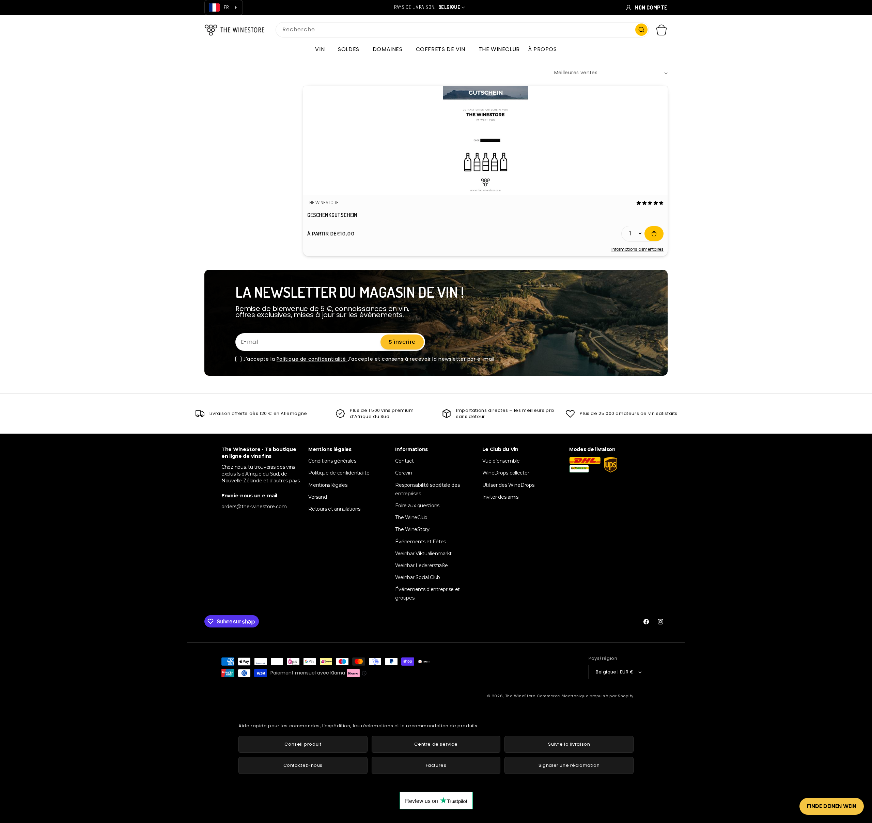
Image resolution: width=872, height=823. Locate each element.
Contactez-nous (303, 765)
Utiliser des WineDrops (508, 485)
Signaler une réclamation (569, 765)
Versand (317, 497)
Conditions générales (332, 461)
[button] (322, 49)
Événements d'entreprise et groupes (427, 594)
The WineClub (411, 517)
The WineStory (412, 530)
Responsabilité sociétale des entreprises (427, 489)
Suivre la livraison (569, 744)
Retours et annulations (334, 509)
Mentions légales (327, 485)
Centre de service (435, 744)
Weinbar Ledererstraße (421, 565)
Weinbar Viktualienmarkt (423, 553)
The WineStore (520, 696)
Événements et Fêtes (420, 542)
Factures (436, 765)
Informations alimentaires (637, 249)
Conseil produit (302, 744)
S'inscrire (402, 342)
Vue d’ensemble (501, 461)
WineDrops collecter (505, 473)
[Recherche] (641, 29)
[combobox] (462, 29)
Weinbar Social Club (417, 577)
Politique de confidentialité (312, 359)
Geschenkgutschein (332, 215)
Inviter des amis (500, 497)
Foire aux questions (417, 505)
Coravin (403, 473)
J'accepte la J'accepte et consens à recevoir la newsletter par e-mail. (369, 359)
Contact (404, 461)
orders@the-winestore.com (254, 506)
